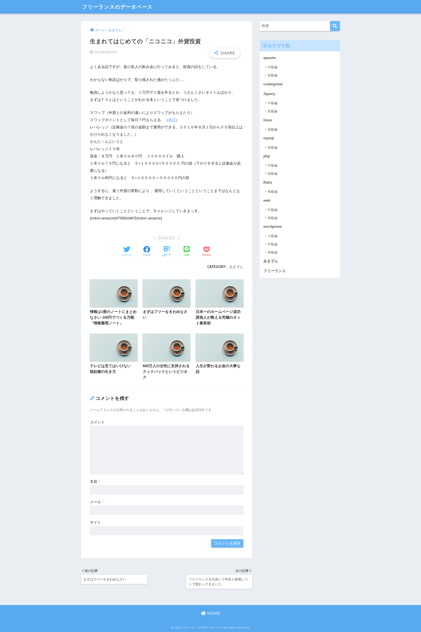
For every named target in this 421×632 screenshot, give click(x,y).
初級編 (272, 75)
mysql (268, 138)
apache (269, 58)
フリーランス (274, 271)
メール (97, 502)
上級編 (272, 236)
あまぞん (236, 266)
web (266, 200)
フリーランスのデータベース (117, 7)
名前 (95, 481)
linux (267, 120)
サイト (95, 522)
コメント (97, 422)
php (266, 156)
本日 (172, 120)
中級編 (272, 67)
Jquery (269, 94)
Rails (267, 182)
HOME (213, 613)
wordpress (272, 226)
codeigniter (273, 84)
